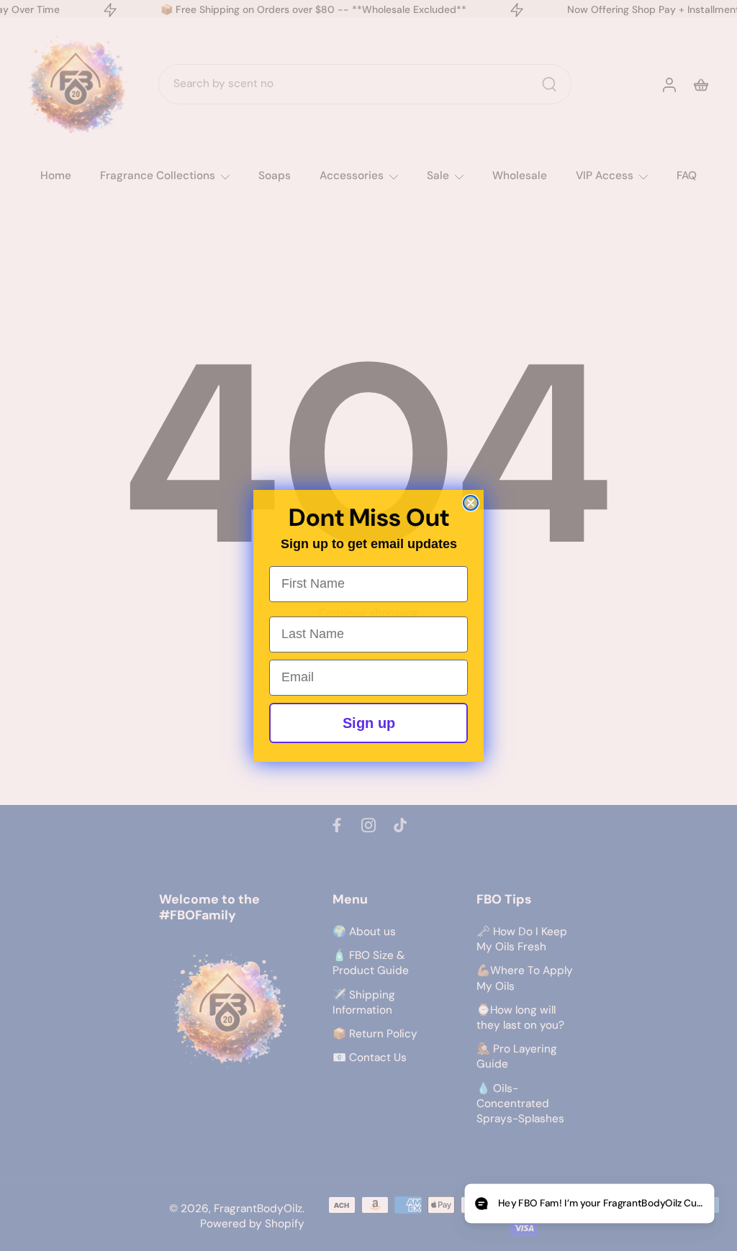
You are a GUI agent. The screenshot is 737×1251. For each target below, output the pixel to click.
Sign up (369, 723)
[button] (589, 1203)
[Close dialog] (471, 503)
